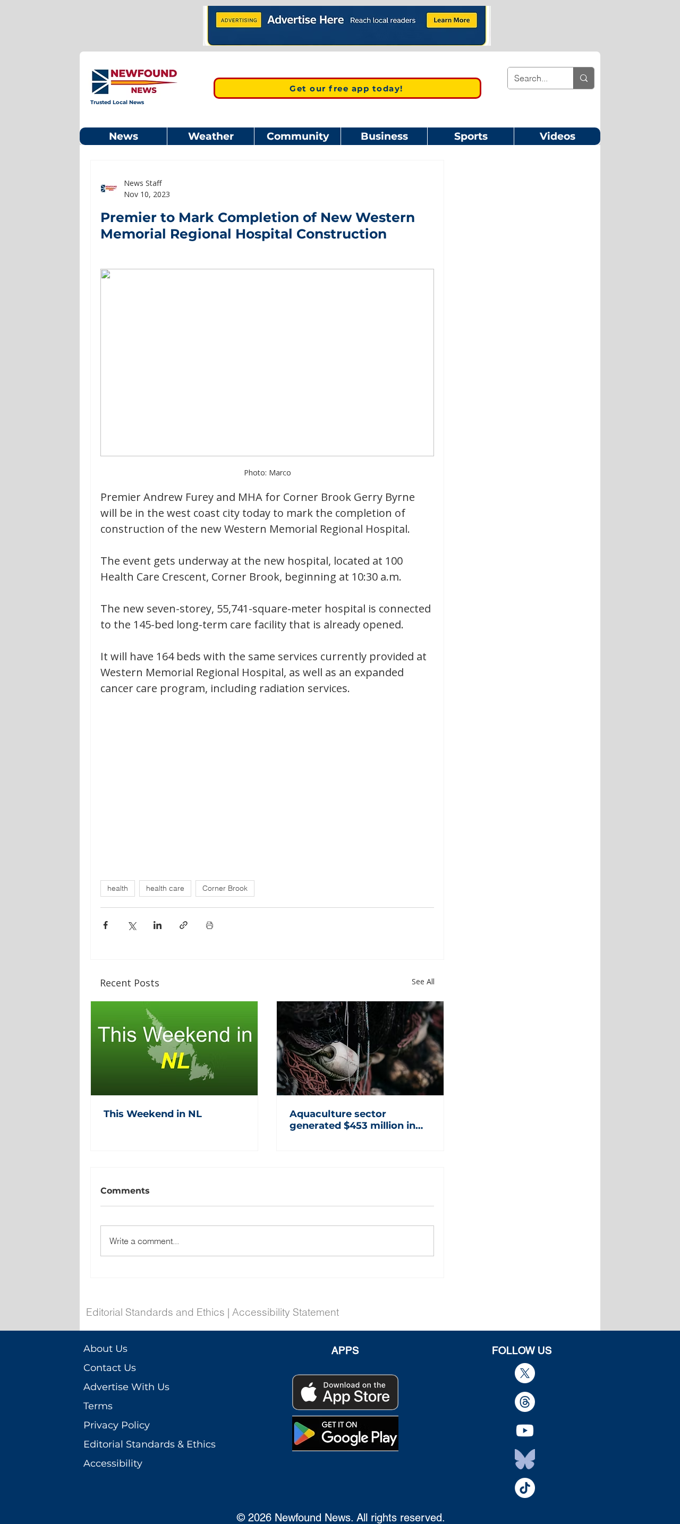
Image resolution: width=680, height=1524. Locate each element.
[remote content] (267, 775)
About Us (105, 1349)
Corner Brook (225, 888)
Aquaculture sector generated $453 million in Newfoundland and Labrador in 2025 (352, 1119)
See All (423, 981)
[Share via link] (183, 925)
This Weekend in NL (153, 1114)
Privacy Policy (116, 1425)
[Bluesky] (525, 1459)
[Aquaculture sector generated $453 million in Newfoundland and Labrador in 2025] (360, 1048)
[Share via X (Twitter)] (131, 925)
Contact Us (109, 1368)
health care (165, 888)
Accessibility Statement (285, 1312)
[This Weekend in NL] (174, 1048)
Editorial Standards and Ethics (155, 1312)
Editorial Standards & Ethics (149, 1444)
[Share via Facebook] (105, 925)
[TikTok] (525, 1488)
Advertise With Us (126, 1387)
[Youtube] (525, 1430)
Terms (98, 1406)
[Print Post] (210, 925)
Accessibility (112, 1463)
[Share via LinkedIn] (157, 925)
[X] (525, 1373)
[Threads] (525, 1402)
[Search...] (583, 78)
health (117, 888)
